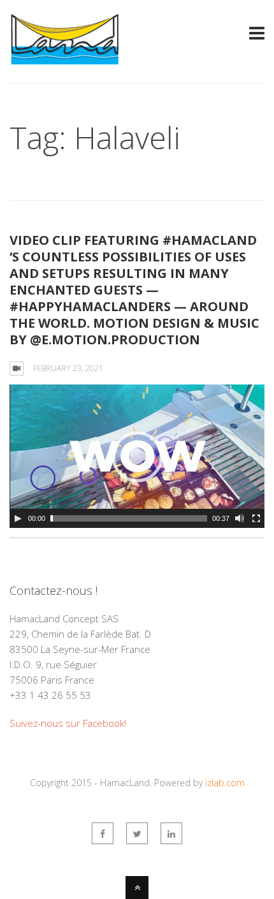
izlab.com (225, 783)
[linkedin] (171, 833)
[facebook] (102, 833)
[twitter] (137, 833)
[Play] (18, 518)
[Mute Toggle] (239, 518)
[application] (137, 456)
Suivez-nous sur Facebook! (68, 723)
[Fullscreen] (256, 518)
